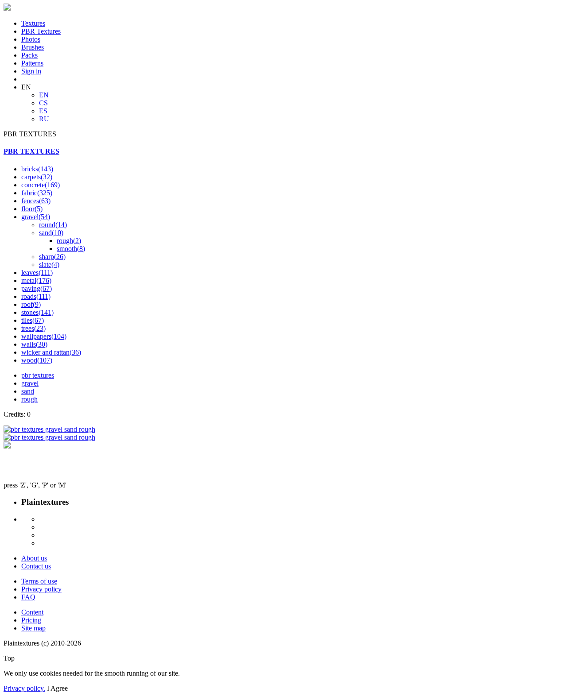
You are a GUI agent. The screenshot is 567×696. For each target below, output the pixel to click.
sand (51, 232)
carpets (36, 177)
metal (36, 280)
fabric (36, 193)
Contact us (36, 566)
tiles (32, 320)
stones (37, 312)
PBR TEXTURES (31, 151)
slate (49, 264)
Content (32, 612)
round (53, 224)
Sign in (31, 71)
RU (44, 119)
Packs (29, 55)
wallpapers (43, 336)
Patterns (32, 63)
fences (35, 201)
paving (36, 288)
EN (44, 95)
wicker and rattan (51, 352)
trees (33, 328)
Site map (33, 628)
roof (31, 304)
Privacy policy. (24, 688)
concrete (40, 185)
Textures (33, 23)
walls (34, 344)
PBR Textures (41, 31)
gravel (35, 216)
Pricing (31, 620)
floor (32, 209)
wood (36, 360)
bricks (37, 169)
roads (35, 296)
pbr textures (37, 375)
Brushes (32, 47)
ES (43, 111)
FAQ (28, 597)
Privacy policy (41, 589)
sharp (52, 256)
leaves (37, 272)
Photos (30, 39)
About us (34, 558)
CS (43, 103)
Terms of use (39, 581)
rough (69, 240)
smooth (71, 248)
